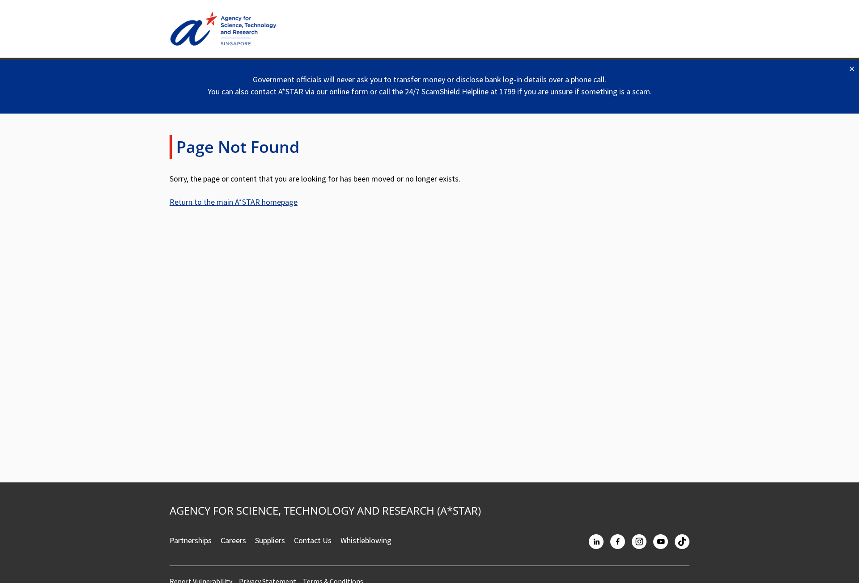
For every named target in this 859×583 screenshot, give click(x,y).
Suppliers (270, 540)
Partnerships (191, 540)
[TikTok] (682, 541)
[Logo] (223, 29)
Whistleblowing (365, 540)
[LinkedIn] (596, 541)
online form (348, 91)
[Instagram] (639, 541)
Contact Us (313, 540)
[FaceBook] (617, 541)
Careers (233, 540)
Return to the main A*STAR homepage (234, 202)
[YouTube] (660, 541)
